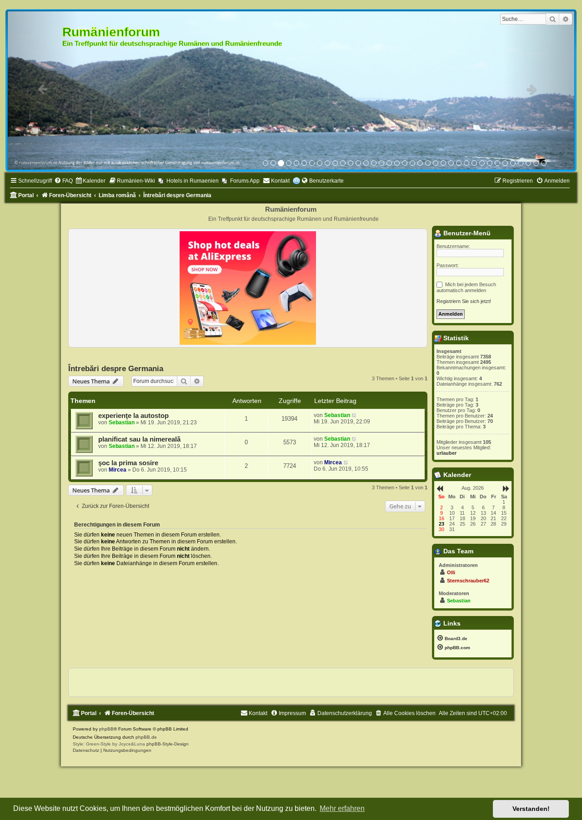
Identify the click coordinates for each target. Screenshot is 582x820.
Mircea (117, 470)
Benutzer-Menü (466, 233)
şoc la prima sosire (128, 463)
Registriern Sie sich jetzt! (463, 301)
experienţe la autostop (133, 416)
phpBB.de (146, 737)
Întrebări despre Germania (115, 369)
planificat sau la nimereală (139, 439)
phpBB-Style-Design (167, 743)
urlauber (446, 453)
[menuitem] (63, 181)
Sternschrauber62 (468, 581)
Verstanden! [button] (531, 808)
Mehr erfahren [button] (342, 808)
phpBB (106, 728)
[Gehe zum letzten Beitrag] (354, 415)
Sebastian (122, 423)
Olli (451, 573)
